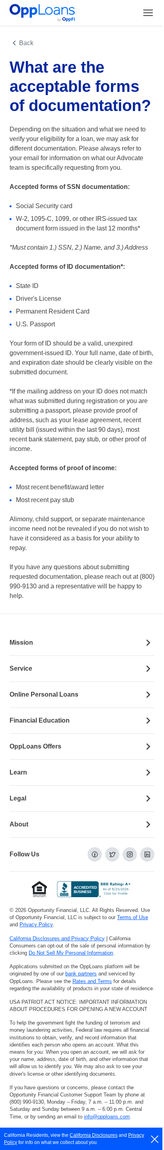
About (19, 824)
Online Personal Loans (44, 694)
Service (21, 668)
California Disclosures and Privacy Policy (57, 938)
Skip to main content (48, 13)
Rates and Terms (92, 981)
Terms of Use (132, 917)
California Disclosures (93, 1135)
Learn (18, 772)
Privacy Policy (36, 925)
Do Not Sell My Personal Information (71, 953)
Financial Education (40, 720)
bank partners (81, 974)
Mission (21, 642)
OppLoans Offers (35, 746)
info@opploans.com (107, 1117)
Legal (18, 798)
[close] (155, 1139)
